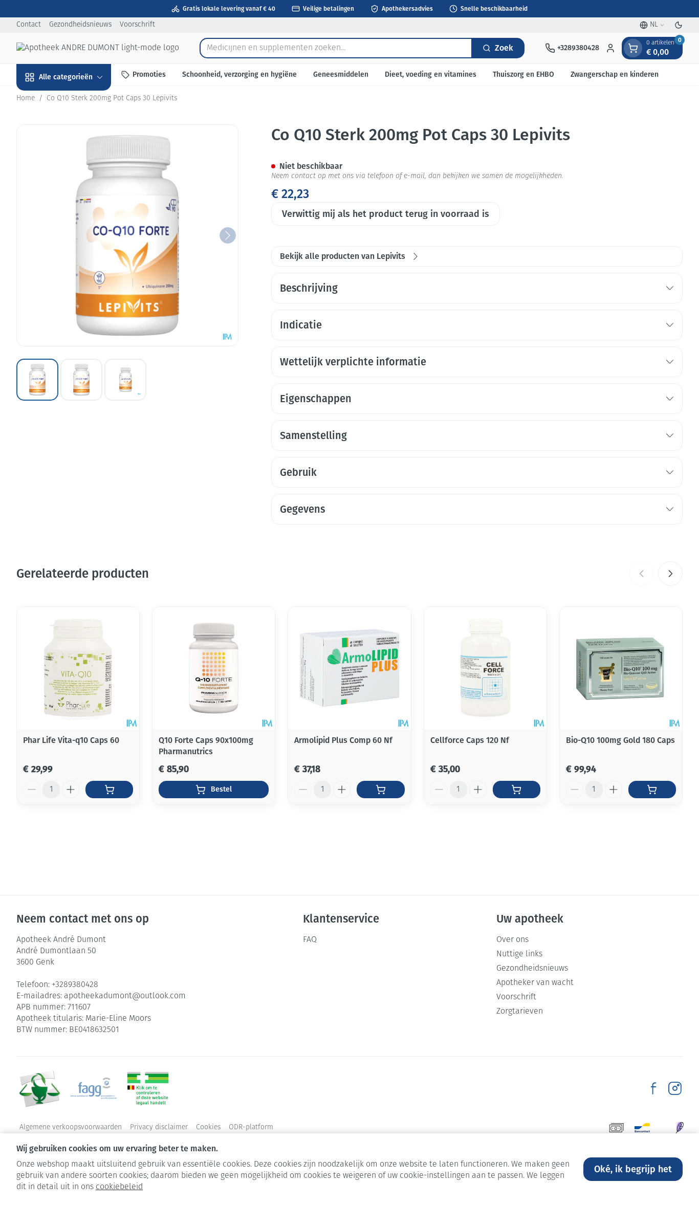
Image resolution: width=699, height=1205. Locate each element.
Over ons (512, 940)
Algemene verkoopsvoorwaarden (70, 1127)
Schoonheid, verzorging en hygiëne (239, 74)
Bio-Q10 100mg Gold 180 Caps (620, 740)
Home (25, 98)
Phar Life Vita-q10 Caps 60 (71, 740)
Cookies (208, 1127)
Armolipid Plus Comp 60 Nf (343, 740)
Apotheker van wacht (535, 983)
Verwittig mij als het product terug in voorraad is (385, 214)
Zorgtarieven (519, 1011)
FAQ (310, 940)
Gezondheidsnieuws (80, 25)
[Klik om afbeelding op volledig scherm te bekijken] (127, 235)
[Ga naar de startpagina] (97, 48)
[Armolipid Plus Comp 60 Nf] (349, 668)
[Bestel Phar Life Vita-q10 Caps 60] (109, 789)
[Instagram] (675, 1088)
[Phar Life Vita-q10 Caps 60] (78, 668)
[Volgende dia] (670, 573)
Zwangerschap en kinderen (615, 74)
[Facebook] (653, 1088)
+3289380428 (75, 985)
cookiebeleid (119, 1187)
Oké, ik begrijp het (633, 1169)
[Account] (610, 48)
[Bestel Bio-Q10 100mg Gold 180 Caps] (652, 789)
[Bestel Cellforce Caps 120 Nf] (516, 789)
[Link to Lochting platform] (679, 1128)
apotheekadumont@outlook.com (125, 996)
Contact (28, 25)
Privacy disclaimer (159, 1127)
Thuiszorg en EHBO (523, 74)
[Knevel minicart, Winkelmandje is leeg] (633, 48)
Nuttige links (519, 954)
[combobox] (336, 48)
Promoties (149, 74)
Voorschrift (137, 25)
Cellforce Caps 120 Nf (469, 740)
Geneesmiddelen (340, 74)
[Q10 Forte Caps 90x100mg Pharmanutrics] (213, 668)
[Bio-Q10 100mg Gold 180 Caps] (621, 668)
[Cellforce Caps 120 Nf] (485, 668)
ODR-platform (251, 1127)
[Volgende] (228, 235)
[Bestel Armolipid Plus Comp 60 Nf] (380, 789)
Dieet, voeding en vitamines (430, 74)
